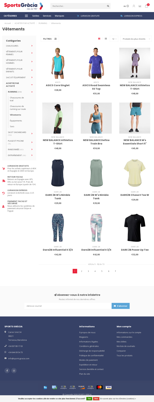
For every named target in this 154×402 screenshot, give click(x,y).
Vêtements (15, 114)
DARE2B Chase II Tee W (134, 195)
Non (96, 399)
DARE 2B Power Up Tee (135, 250)
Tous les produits (124, 355)
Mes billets (121, 341)
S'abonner (122, 306)
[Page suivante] (115, 271)
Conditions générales (89, 346)
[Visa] (108, 387)
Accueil (8, 23)
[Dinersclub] (72, 387)
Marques (59, 15)
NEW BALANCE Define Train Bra (96, 141)
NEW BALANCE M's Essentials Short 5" (135, 141)
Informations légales (88, 341)
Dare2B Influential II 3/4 (58, 250)
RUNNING (15, 91)
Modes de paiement (88, 360)
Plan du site (84, 373)
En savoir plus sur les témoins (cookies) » (118, 399)
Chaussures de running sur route (18, 107)
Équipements (16, 120)
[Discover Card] (81, 387)
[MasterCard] (99, 387)
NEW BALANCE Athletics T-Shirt (135, 87)
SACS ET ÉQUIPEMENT (16, 77)
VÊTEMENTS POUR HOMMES (14, 61)
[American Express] (45, 387)
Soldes (35, 15)
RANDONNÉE (15, 149)
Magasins (83, 337)
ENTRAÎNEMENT (17, 155)
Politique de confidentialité (91, 355)
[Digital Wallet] (63, 387)
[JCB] (90, 387)
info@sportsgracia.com (18, 358)
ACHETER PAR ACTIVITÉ (12, 84)
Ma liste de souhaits (126, 346)
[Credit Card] (54, 387)
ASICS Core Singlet (58, 85)
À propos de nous (87, 332)
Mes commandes (124, 337)
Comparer (121, 350)
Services (47, 15)
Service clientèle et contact (91, 369)
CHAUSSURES (12, 45)
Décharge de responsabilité (92, 350)
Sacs (12, 126)
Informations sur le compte (129, 332)
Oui (89, 399)
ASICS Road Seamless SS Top (96, 87)
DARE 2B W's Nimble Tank (57, 196)
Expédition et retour (88, 364)
